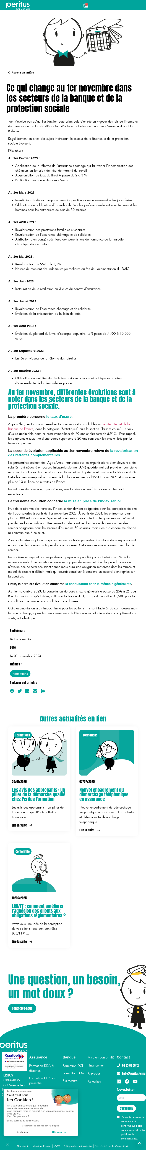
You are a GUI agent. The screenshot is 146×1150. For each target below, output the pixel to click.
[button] (12, 691)
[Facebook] (127, 1081)
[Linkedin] (119, 1081)
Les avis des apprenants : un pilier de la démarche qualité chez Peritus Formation (39, 794)
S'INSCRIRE (126, 1108)
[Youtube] (135, 1081)
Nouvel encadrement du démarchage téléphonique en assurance (104, 794)
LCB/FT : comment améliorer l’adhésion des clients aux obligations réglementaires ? (39, 911)
